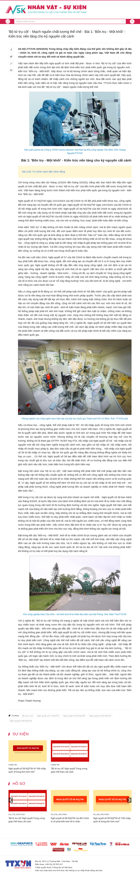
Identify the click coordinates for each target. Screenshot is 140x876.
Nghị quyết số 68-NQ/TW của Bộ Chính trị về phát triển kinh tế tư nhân (70, 820)
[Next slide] (129, 800)
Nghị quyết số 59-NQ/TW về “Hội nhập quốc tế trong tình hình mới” (27, 770)
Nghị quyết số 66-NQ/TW (100, 716)
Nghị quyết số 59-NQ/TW (74, 716)
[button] (132, 21)
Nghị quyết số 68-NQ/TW (21, 721)
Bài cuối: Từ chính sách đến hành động (43, 171)
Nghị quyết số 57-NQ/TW (48, 716)
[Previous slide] (10, 800)
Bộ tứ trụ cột (27, 716)
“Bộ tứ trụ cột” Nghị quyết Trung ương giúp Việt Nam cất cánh (69, 770)
